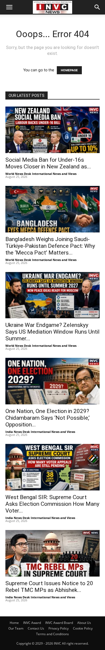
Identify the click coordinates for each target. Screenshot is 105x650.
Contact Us (36, 628)
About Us (84, 622)
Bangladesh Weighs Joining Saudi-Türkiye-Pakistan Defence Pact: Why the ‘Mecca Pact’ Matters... (50, 246)
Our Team (15, 628)
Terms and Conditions (52, 634)
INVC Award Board (59, 622)
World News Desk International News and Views (40, 174)
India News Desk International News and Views (40, 432)
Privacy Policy (58, 628)
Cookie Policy (83, 628)
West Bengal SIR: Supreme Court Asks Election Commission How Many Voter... (52, 504)
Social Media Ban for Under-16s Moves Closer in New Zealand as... (48, 163)
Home (14, 622)
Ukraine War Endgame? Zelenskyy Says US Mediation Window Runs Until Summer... (52, 332)
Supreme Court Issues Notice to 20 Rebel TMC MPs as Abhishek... (49, 586)
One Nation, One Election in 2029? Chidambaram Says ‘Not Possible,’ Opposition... (47, 418)
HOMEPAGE (69, 70)
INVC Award (32, 622)
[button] (9, 7)
